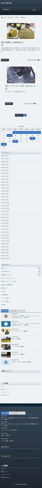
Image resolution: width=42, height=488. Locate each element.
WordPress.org (5, 395)
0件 (40, 60)
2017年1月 (4, 232)
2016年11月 (4, 238)
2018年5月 (4, 194)
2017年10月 (4, 208)
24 (15, 141)
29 (3, 144)
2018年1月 (4, 199)
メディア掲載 (5, 301)
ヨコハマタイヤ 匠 (17, 331)
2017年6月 (4, 217)
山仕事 (3, 291)
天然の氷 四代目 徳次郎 (19, 362)
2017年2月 (4, 229)
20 (32, 138)
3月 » (3, 147)
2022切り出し (15, 354)
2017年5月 (4, 220)
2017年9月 (4, 211)
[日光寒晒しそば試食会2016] (21, 31)
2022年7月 (4, 164)
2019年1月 (4, 182)
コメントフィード (6, 392)
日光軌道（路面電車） (7, 284)
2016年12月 (4, 235)
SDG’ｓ (3, 268)
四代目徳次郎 (6, 3)
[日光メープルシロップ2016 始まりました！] (21, 75)
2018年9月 (4, 188)
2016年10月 (4, 241)
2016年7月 (4, 247)
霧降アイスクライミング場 (8, 281)
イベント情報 (5, 298)
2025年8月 (4, 155)
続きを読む (5, 60)
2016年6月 (4, 249)
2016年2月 (4, 258)
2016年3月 (4, 255)
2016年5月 (4, 252)
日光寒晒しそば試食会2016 (13, 42)
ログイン (3, 386)
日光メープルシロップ (8, 278)
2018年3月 (4, 197)
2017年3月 (4, 226)
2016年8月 (4, 244)
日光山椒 (4, 288)
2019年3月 (4, 179)
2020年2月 (4, 176)
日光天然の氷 (5, 271)
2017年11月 (4, 205)
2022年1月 (4, 170)
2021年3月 (4, 173)
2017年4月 (4, 223)
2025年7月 (4, 158)
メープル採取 (15, 346)
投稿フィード (4, 389)
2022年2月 (4, 167)
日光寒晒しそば (5, 275)
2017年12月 (4, 202)
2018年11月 (4, 185)
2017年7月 (4, 214)
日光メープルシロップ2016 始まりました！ (21, 86)
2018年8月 (4, 191)
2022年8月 (4, 161)
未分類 (3, 304)
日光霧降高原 (5, 294)
